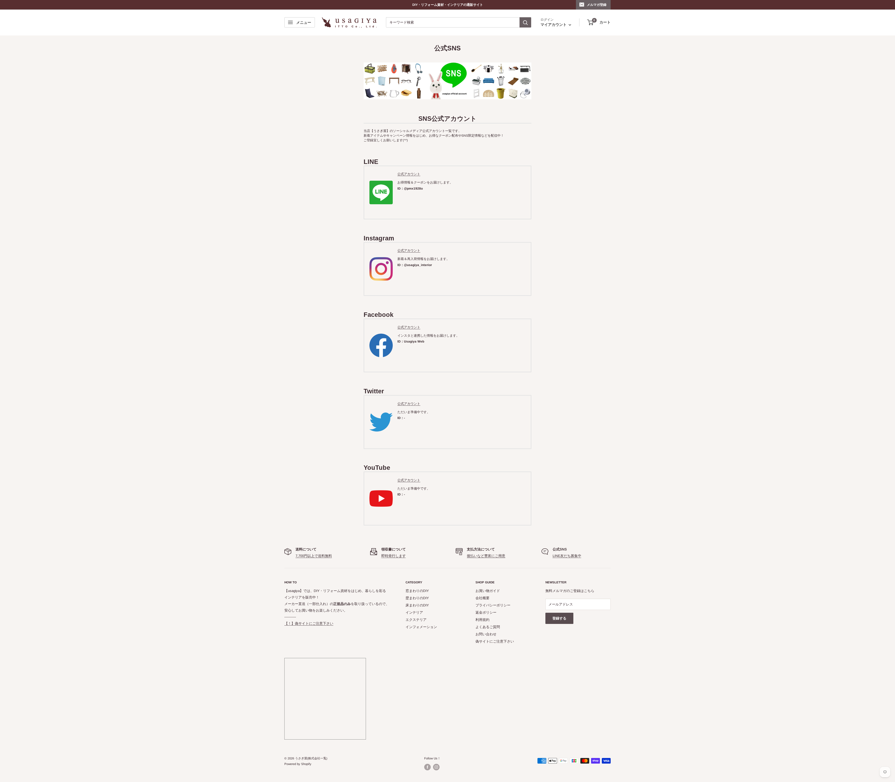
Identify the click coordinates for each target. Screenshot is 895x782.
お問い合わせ (485, 634)
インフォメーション (421, 627)
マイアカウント (554, 25)
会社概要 (482, 598)
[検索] (525, 22)
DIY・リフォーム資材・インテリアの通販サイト (447, 5)
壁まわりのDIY (417, 598)
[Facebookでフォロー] (427, 767)
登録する (559, 618)
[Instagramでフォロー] (436, 767)
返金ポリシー (485, 612)
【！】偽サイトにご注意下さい (308, 623)
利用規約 (482, 620)
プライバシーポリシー (492, 605)
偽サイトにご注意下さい (494, 641)
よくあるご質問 (487, 627)
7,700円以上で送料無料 (314, 556)
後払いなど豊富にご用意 (486, 556)
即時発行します (393, 556)
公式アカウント (408, 174)
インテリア (414, 612)
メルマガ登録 (596, 5)
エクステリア (416, 620)
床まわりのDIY (417, 605)
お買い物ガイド (487, 591)
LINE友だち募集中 (567, 556)
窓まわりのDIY (417, 591)
